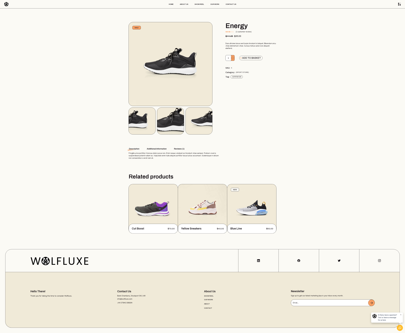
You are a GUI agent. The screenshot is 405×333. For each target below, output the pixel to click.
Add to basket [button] (168, 228)
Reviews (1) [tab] (179, 149)
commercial (236, 77)
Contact (208, 308)
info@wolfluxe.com (124, 299)
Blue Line (236, 228)
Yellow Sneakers (191, 228)
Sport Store (242, 72)
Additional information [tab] (157, 149)
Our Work (208, 299)
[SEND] (371, 303)
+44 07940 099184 (124, 303)
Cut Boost (138, 228)
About (207, 304)
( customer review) (244, 32)
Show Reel (208, 296)
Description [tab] (134, 149)
